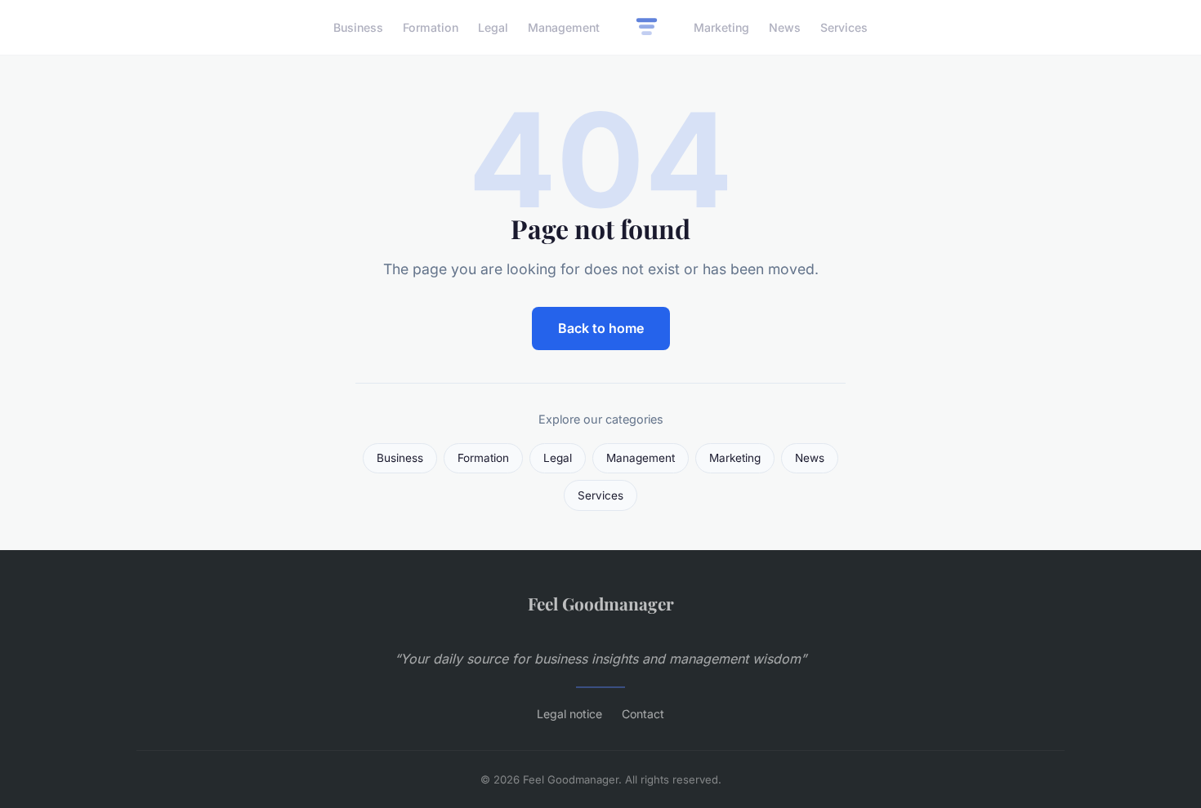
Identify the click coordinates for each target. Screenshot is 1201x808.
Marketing (721, 27)
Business (358, 27)
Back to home (601, 328)
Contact (643, 714)
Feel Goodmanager (601, 603)
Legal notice (569, 714)
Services (844, 27)
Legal (493, 27)
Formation (430, 27)
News (785, 27)
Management (564, 27)
